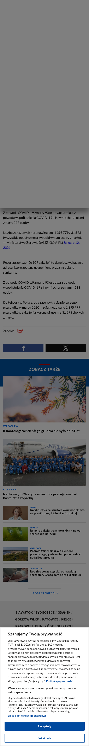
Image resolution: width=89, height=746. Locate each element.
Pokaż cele (44, 738)
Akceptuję (44, 726)
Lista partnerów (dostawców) (27, 715)
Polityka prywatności (59, 681)
